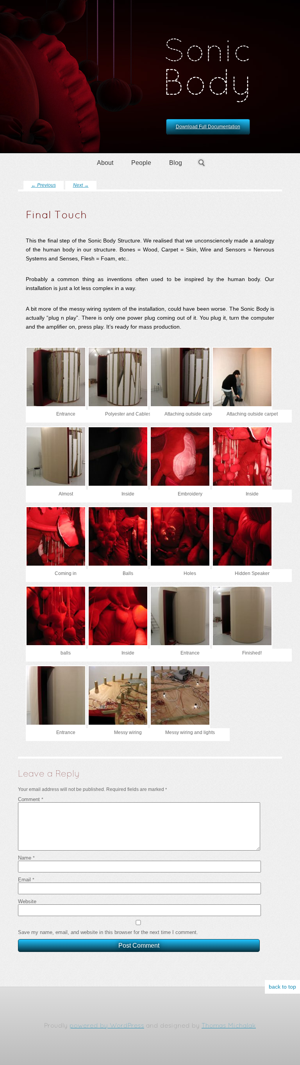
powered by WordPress (107, 1026)
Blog (175, 162)
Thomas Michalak (229, 1026)
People (141, 162)
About (105, 162)
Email (26, 880)
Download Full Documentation (208, 126)
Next (81, 185)
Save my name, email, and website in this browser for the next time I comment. (108, 932)
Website (27, 901)
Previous (43, 185)
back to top (282, 987)
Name (26, 858)
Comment (30, 799)
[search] (201, 163)
